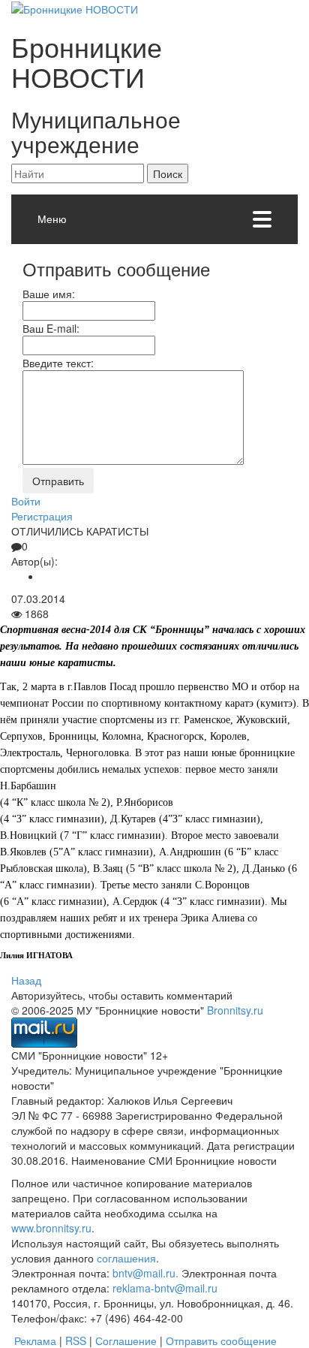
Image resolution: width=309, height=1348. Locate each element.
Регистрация (42, 515)
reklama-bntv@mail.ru (165, 1287)
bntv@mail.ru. (145, 1272)
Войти (25, 500)
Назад (26, 980)
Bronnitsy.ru (235, 1010)
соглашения (126, 1257)
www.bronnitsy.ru (51, 1227)
